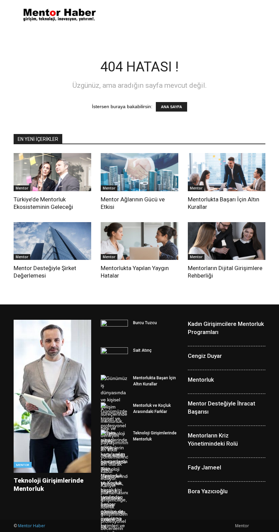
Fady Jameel (204, 467)
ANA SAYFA (171, 107)
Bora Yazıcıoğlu (208, 491)
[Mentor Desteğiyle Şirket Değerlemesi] (52, 241)
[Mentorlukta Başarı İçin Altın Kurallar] (226, 172)
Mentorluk (201, 379)
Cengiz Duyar (205, 355)
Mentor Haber (31, 526)
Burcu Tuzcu (145, 322)
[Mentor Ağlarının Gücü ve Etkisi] (139, 172)
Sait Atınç (142, 350)
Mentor (22, 188)
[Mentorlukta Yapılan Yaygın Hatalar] (139, 241)
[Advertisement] (185, 15)
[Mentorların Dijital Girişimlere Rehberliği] (226, 241)
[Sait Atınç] (114, 356)
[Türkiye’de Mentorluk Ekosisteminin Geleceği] (52, 172)
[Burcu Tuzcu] (114, 329)
